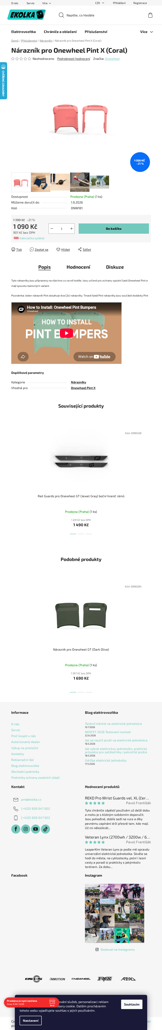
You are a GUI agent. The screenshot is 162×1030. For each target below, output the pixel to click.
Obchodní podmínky (25, 771)
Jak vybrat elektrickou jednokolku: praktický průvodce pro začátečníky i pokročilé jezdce (116, 750)
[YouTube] (35, 829)
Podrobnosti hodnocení (73, 58)
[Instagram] (25, 829)
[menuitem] (23, 31)
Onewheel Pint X (83, 388)
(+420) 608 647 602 (35, 808)
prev (14, 480)
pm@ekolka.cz (31, 799)
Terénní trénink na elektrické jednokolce (113, 723)
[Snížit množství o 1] (52, 229)
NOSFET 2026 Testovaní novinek (108, 732)
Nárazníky (78, 382)
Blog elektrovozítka (25, 765)
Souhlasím (131, 1004)
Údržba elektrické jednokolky (105, 760)
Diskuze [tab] (115, 267)
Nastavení (30, 1020)
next (148, 480)
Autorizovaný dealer (25, 742)
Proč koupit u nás (23, 736)
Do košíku (114, 228)
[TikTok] (45, 829)
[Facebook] (15, 829)
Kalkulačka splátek (32, 238)
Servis (30, 3)
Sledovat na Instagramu (118, 949)
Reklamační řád (22, 760)
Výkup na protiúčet (24, 748)
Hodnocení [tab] (78, 267)
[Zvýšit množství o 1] (71, 229)
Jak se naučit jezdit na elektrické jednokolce (116, 740)
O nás (14, 3)
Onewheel (112, 58)
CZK (98, 3)
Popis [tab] (44, 267)
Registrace (140, 3)
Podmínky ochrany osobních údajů (35, 777)
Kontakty (17, 754)
